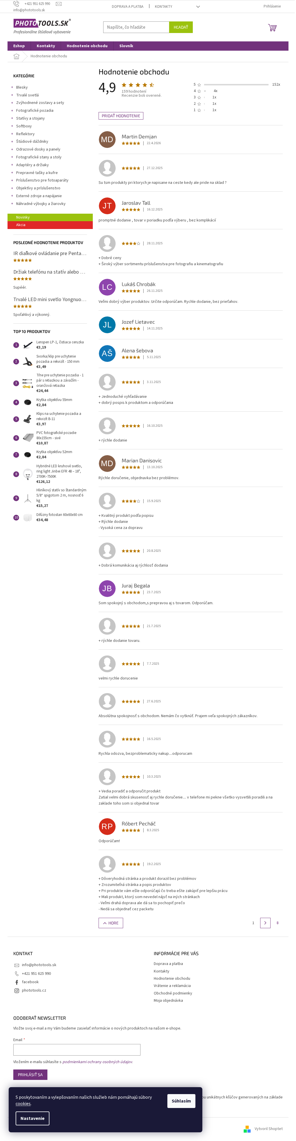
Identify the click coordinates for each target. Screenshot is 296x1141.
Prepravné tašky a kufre (37, 173)
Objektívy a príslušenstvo (38, 188)
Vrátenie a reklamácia (172, 986)
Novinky (23, 217)
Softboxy (24, 126)
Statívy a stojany (30, 118)
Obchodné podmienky (173, 993)
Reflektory (25, 134)
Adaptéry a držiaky (32, 165)
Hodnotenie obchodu (172, 978)
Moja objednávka (168, 1000)
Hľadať (181, 27)
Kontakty (163, 6)
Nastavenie (33, 1118)
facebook (30, 982)
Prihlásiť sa (30, 1074)
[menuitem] (19, 46)
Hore (113, 922)
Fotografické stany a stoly (39, 157)
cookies (23, 1103)
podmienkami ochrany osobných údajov (97, 1062)
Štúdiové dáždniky (32, 141)
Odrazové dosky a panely (38, 149)
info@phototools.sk (39, 965)
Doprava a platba (127, 6)
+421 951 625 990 (36, 974)
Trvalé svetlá (27, 95)
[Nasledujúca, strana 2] (265, 923)
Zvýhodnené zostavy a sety (40, 103)
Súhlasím (181, 1101)
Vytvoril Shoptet (269, 1129)
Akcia (20, 225)
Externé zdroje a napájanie (39, 196)
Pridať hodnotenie (121, 115)
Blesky (22, 87)
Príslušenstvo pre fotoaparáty (42, 180)
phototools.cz (34, 990)
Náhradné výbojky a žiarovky (41, 204)
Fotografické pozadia (34, 110)
